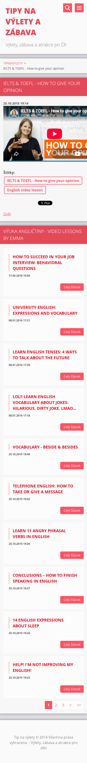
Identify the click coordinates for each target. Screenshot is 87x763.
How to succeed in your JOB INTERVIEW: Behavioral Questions (44, 262)
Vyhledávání (67, 7)
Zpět (7, 214)
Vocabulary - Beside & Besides (45, 447)
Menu (79, 7)
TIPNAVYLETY (13, 63)
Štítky (8, 172)
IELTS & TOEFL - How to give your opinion (43, 180)
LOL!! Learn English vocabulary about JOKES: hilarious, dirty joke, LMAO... (44, 402)
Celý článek (72, 287)
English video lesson (25, 190)
